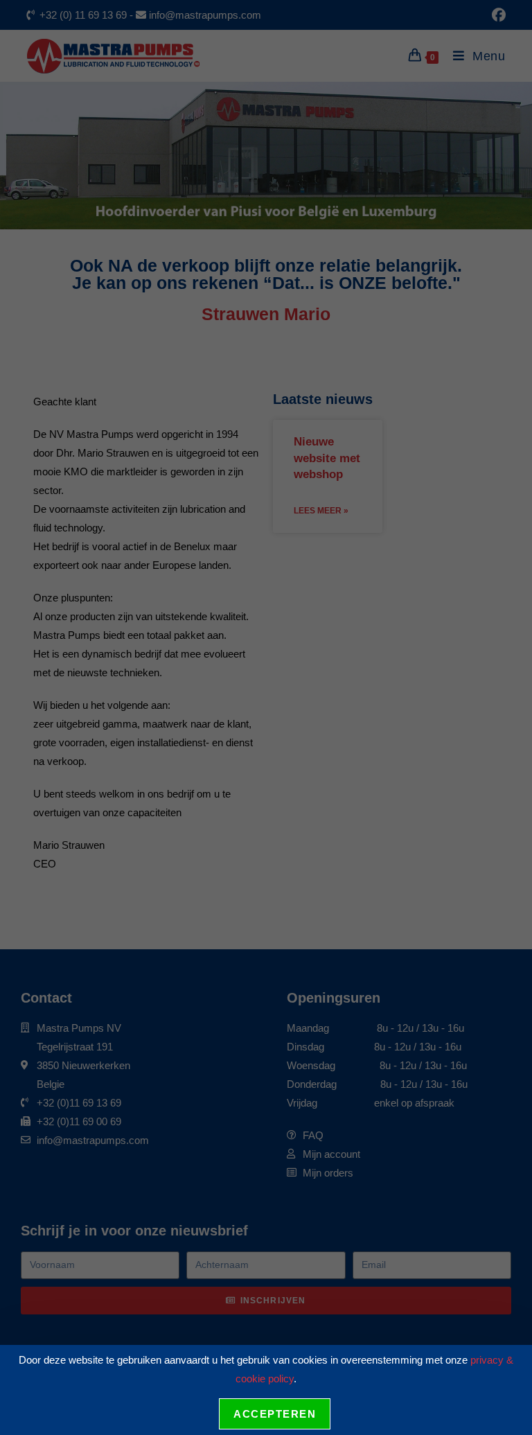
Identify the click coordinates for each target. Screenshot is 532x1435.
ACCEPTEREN (274, 1414)
